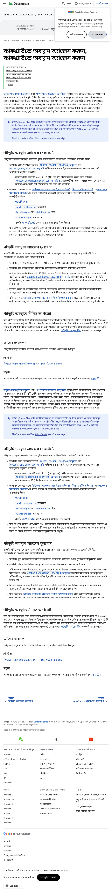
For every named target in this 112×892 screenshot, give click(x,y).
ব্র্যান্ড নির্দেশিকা (32, 870)
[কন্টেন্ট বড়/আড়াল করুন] (25, 67)
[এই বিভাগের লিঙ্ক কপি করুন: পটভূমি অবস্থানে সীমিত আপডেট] (54, 314)
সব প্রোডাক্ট (8, 860)
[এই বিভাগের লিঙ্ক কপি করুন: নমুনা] (12, 372)
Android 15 (9, 804)
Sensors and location (52, 14)
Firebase (8, 850)
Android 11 (8, 822)
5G (41, 778)
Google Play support (85, 806)
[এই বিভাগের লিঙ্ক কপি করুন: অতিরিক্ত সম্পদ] (30, 343)
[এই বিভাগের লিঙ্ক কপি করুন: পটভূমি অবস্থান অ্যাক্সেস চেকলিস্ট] (57, 153)
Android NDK (46, 813)
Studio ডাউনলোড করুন (50, 808)
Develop (9, 14)
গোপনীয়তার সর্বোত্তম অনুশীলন (50, 94)
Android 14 (9, 808)
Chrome (7, 846)
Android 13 (8, 813)
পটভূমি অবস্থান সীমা (71, 330)
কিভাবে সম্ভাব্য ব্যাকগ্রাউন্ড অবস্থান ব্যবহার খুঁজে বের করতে (33, 363)
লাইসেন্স (19, 870)
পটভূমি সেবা (21, 201)
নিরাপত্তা (7, 764)
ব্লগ (5, 778)
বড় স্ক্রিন (79, 754)
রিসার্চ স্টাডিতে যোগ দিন (85, 811)
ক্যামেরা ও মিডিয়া (47, 768)
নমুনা (93, 378)
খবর (5, 773)
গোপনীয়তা (44, 773)
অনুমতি (58, 165)
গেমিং (42, 754)
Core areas (26, 14)
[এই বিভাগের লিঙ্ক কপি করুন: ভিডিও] (14, 358)
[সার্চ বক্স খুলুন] (63, 3)
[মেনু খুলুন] (5, 3)
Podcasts (8, 782)
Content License (41, 722)
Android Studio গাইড (49, 794)
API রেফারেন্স (45, 804)
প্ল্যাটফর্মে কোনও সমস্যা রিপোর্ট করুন (91, 794)
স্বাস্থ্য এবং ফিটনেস (47, 764)
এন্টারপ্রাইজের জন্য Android (15, 759)
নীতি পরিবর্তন (41, 138)
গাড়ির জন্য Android (84, 768)
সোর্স (5, 768)
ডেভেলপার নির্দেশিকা (48, 799)
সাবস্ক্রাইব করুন (48, 877)
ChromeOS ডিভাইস (84, 764)
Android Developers (12, 40)
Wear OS (80, 759)
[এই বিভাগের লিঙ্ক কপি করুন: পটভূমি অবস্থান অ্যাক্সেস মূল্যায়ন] (54, 247)
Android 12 (9, 818)
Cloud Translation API (38, 29)
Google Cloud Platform (14, 855)
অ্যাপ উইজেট (28, 222)
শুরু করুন (97, 34)
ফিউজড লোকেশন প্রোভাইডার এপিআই (51, 189)
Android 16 (9, 799)
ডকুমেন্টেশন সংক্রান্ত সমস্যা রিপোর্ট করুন (90, 800)
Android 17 (9, 794)
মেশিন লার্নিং (44, 759)
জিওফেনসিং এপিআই (82, 189)
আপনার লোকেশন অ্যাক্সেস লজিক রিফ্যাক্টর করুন (48, 298)
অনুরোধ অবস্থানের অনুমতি (17, 94)
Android (7, 754)
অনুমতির (38, 180)
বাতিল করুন (76, 34)
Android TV (81, 773)
